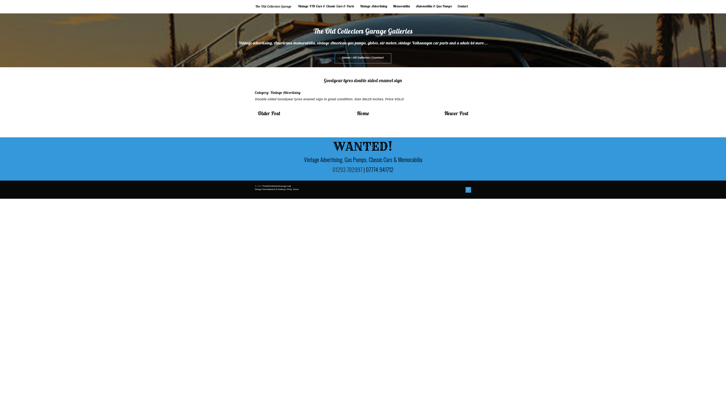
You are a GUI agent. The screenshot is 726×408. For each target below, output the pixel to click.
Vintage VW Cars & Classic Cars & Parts (326, 6)
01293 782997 (347, 169)
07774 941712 (379, 169)
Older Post (269, 114)
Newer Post (456, 114)
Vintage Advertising (373, 6)
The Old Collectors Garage (273, 7)
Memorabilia (401, 6)
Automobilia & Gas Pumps (434, 6)
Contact (463, 6)
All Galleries (361, 57)
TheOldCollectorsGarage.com (276, 186)
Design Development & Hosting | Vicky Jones (277, 189)
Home (346, 57)
